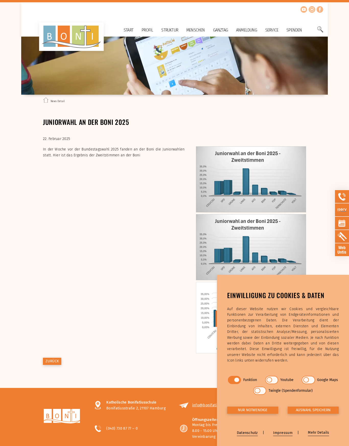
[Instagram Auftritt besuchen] (312, 9)
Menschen (195, 30)
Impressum (282, 433)
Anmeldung (246, 30)
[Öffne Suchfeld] (320, 31)
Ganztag (220, 30)
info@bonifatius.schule (212, 405)
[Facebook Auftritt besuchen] (320, 9)
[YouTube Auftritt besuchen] (303, 9)
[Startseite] (45, 101)
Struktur (169, 30)
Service (271, 30)
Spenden (294, 30)
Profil (147, 30)
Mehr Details (318, 432)
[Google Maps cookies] (308, 380)
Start (128, 30)
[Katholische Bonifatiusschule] (64, 417)
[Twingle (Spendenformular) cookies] (259, 391)
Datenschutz (247, 433)
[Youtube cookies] (271, 380)
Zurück (52, 361)
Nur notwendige (252, 410)
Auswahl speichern (313, 410)
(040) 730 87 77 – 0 (122, 428)
